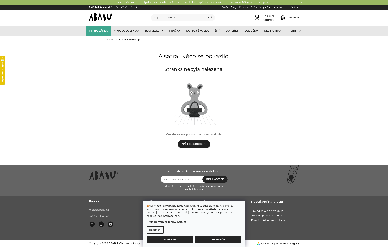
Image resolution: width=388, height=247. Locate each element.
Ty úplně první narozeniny (267, 215)
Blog (233, 7)
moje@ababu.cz (99, 209)
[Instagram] (101, 224)
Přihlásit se (215, 179)
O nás (225, 7)
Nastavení (155, 229)
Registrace (268, 19)
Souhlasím (218, 239)
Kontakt (278, 7)
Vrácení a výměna (260, 7)
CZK (293, 7)
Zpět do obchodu (194, 144)
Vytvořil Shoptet (270, 243)
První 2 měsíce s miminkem (268, 220)
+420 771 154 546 (99, 216)
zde (177, 215)
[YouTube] (110, 224)
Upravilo (284, 243)
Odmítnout (170, 239)
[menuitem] (98, 31)
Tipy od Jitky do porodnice (267, 211)
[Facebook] (92, 224)
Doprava (243, 7)
